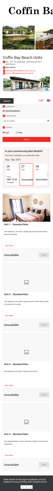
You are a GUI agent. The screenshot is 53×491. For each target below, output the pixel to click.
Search (6, 101)
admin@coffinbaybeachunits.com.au (20, 71)
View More (9, 246)
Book (44, 255)
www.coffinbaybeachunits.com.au (19, 73)
